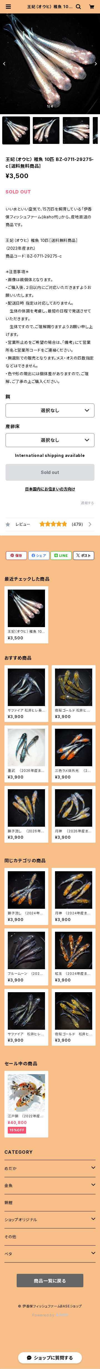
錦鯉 (8, 1202)
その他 (10, 1236)
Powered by (44, 1315)
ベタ (8, 1253)
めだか (10, 1168)
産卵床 (12, 426)
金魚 (8, 1185)
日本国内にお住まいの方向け (50, 489)
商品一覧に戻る (50, 1281)
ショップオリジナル (20, 1219)
